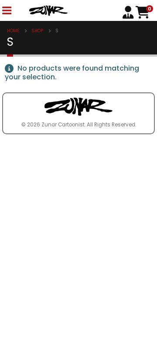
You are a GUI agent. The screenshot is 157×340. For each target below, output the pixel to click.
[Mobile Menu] (6, 10)
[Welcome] (129, 11)
